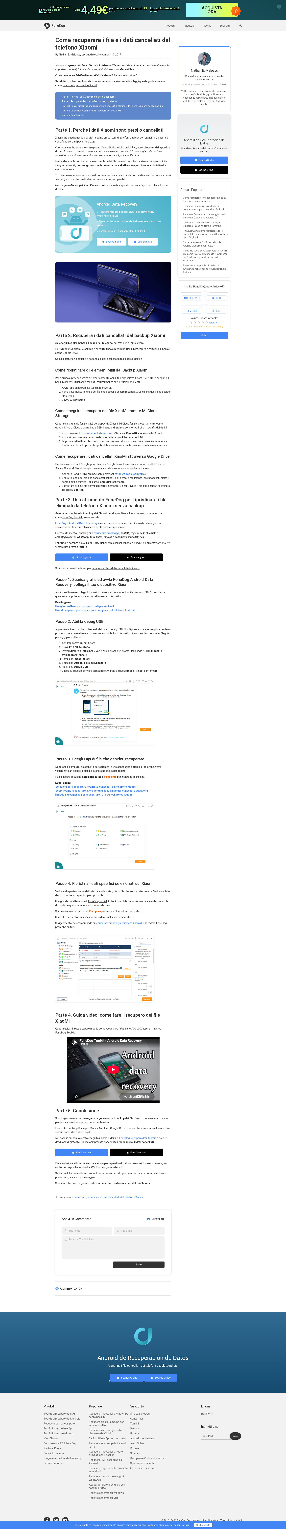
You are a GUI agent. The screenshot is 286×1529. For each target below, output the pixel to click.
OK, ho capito (203, 1525)
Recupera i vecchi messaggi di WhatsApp (106, 1478)
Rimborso (135, 1428)
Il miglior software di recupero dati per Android (84, 606)
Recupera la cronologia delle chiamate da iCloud (105, 1432)
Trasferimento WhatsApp (58, 1428)
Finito (204, 335)
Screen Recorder (53, 1463)
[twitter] (56, 1520)
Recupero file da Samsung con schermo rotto (106, 1423)
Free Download (84, 1152)
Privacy (134, 1433)
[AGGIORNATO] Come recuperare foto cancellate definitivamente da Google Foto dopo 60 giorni (205, 234)
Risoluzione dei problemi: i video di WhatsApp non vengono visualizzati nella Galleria (204, 268)
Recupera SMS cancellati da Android (105, 1461)
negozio (189, 25)
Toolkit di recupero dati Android (62, 1418)
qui (167, 1525)
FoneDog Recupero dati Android (137, 1138)
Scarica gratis (113, 241)
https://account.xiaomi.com (96, 433)
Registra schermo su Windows (106, 1492)
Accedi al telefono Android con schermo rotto (107, 1486)
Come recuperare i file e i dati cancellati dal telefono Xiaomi (108, 1197)
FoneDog (58, 26)
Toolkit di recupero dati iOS (59, 1413)
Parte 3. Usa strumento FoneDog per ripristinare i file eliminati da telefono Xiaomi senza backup (112, 106)
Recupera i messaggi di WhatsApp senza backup (108, 1415)
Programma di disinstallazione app (63, 1458)
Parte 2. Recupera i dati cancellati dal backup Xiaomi (89, 101)
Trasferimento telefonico (58, 1433)
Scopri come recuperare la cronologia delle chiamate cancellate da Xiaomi (101, 790)
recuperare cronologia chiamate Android (118, 923)
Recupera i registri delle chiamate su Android (108, 1470)
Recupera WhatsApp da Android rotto (107, 1445)
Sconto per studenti (142, 1463)
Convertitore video (54, 1453)
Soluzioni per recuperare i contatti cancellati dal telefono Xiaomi (95, 786)
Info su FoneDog (140, 1413)
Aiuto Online (137, 1443)
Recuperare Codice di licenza (147, 1458)
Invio (139, 1264)
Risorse (207, 25)
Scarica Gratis (206, 160)
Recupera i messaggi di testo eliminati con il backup (106, 1453)
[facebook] (47, 1520)
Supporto (225, 25)
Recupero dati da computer (60, 1423)
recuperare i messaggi (106, 533)
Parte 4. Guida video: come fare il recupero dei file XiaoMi (91, 110)
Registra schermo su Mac (104, 1497)
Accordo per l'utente (142, 1438)
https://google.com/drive (130, 474)
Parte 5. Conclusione (73, 115)
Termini (134, 1423)
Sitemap (135, 1453)
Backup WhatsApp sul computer (107, 1438)
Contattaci (136, 1418)
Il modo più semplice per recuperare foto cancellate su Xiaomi (93, 794)
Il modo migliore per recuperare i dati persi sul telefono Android (95, 610)
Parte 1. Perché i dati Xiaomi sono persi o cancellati (89, 96)
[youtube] (65, 1520)
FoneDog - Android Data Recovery (76, 523)
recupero (65, 1197)
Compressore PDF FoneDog (60, 1443)
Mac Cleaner (51, 1438)
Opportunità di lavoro (142, 1468)
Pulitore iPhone (53, 1448)
